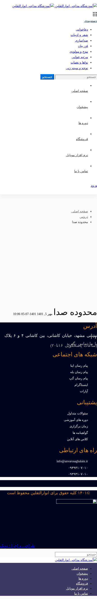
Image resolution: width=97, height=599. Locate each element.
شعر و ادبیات (79, 35)
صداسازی (81, 40)
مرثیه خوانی (80, 57)
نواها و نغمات (79, 62)
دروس (84, 216)
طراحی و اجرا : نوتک (17, 545)
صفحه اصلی (80, 211)
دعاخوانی (82, 29)
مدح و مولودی (78, 51)
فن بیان (83, 46)
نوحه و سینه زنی (77, 68)
